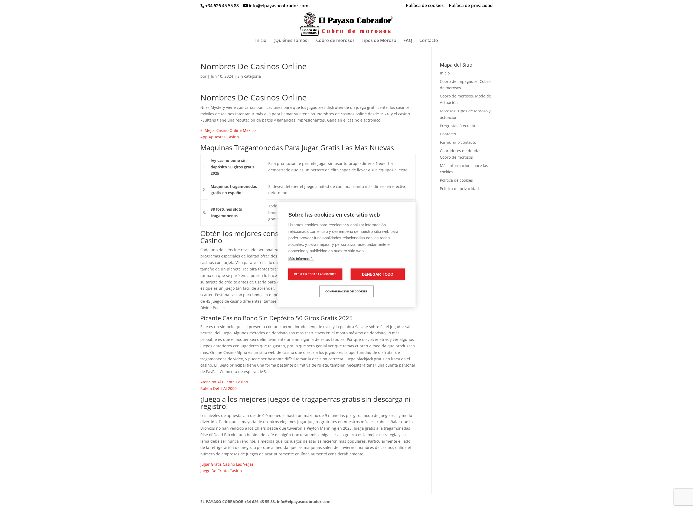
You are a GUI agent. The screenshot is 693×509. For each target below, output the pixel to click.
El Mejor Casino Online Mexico (228, 130)
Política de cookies (425, 5)
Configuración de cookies (346, 291)
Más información (301, 259)
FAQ (407, 40)
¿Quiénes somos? (291, 40)
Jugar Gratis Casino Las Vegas (227, 464)
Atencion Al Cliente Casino (224, 381)
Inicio (260, 40)
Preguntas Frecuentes (459, 125)
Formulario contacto (458, 142)
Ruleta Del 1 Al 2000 (218, 388)
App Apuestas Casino (219, 136)
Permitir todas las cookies (315, 274)
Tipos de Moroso (379, 40)
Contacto (428, 40)
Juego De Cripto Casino (221, 470)
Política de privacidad (471, 5)
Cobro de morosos (335, 40)
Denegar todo (377, 274)
